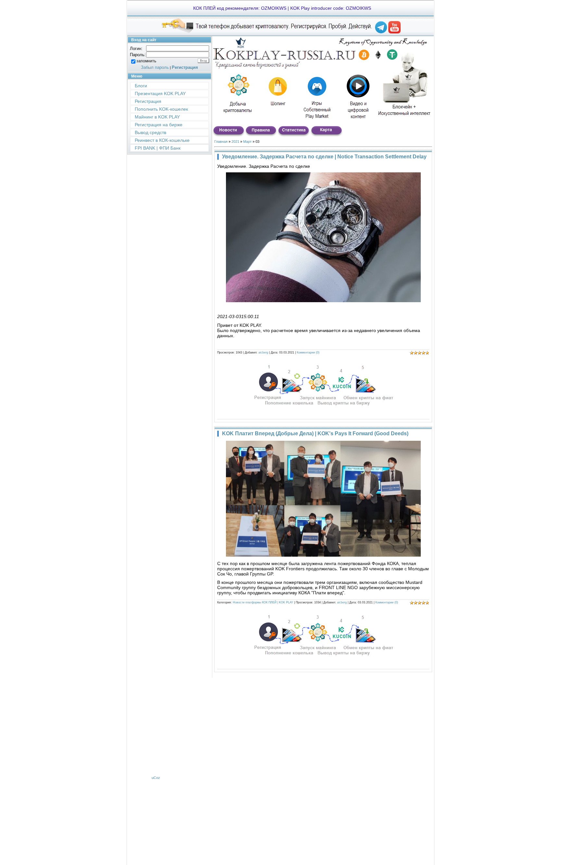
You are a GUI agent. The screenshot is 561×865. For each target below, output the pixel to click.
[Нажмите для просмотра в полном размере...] (323, 300)
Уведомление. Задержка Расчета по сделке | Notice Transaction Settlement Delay (324, 156)
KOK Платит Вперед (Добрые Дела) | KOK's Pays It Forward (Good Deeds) (315, 433)
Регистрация (185, 67)
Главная (221, 141)
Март (247, 141)
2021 (235, 141)
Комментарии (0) (308, 352)
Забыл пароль (155, 67)
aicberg (263, 352)
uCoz (156, 778)
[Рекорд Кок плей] (394, 32)
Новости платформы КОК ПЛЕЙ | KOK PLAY (263, 602)
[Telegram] (381, 32)
